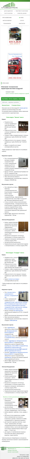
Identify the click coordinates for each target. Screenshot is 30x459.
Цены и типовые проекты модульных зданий (17, 93)
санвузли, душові (21, 13)
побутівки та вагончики (22, 11)
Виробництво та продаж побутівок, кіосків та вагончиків (13, 450)
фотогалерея (7, 20)
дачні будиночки (8, 11)
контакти (22, 23)
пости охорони (8, 13)
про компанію (7, 17)
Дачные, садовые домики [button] (10, 102)
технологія (7, 23)
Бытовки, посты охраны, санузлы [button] (13, 99)
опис (22, 17)
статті (22, 20)
